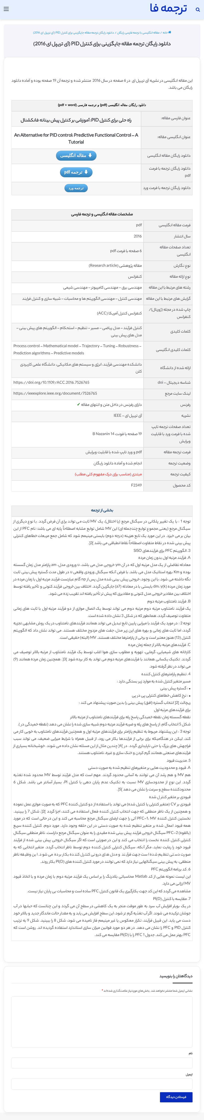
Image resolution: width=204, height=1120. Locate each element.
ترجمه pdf (73, 172)
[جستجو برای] (197, 11)
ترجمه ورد (76, 188)
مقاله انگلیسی (73, 155)
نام (191, 1053)
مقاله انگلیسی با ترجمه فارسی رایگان (138, 33)
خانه (165, 33)
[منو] (6, 11)
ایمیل (189, 1074)
